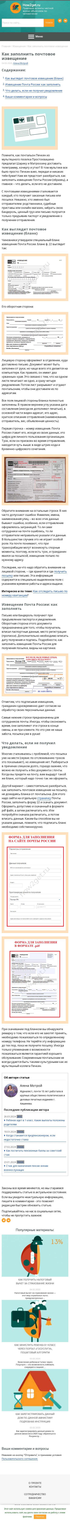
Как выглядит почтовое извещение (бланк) (34, 78)
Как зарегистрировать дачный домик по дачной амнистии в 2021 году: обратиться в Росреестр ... (35, 1434)
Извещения (19, 46)
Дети (20, 1116)
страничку (44, 798)
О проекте (35, 1483)
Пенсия (20, 1131)
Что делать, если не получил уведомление (33, 90)
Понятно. (40, 1516)
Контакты (35, 1486)
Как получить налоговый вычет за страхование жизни (35, 1281)
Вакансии (35, 1498)
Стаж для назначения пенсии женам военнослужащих (26, 1167)
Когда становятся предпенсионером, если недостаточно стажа (29, 1137)
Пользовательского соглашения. (20, 1458)
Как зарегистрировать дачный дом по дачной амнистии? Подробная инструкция (35, 1418)
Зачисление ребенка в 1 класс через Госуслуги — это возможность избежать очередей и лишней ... (35, 1365)
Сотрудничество (35, 1494)
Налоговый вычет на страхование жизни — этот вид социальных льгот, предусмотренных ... (35, 1295)
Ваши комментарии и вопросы (26, 97)
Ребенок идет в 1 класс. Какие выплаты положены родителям (34, 1122)
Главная (6, 46)
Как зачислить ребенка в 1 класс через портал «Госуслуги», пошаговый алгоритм (35, 1349)
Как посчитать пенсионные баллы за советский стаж (33, 1152)
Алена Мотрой (20, 63)
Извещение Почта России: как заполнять (32, 84)
